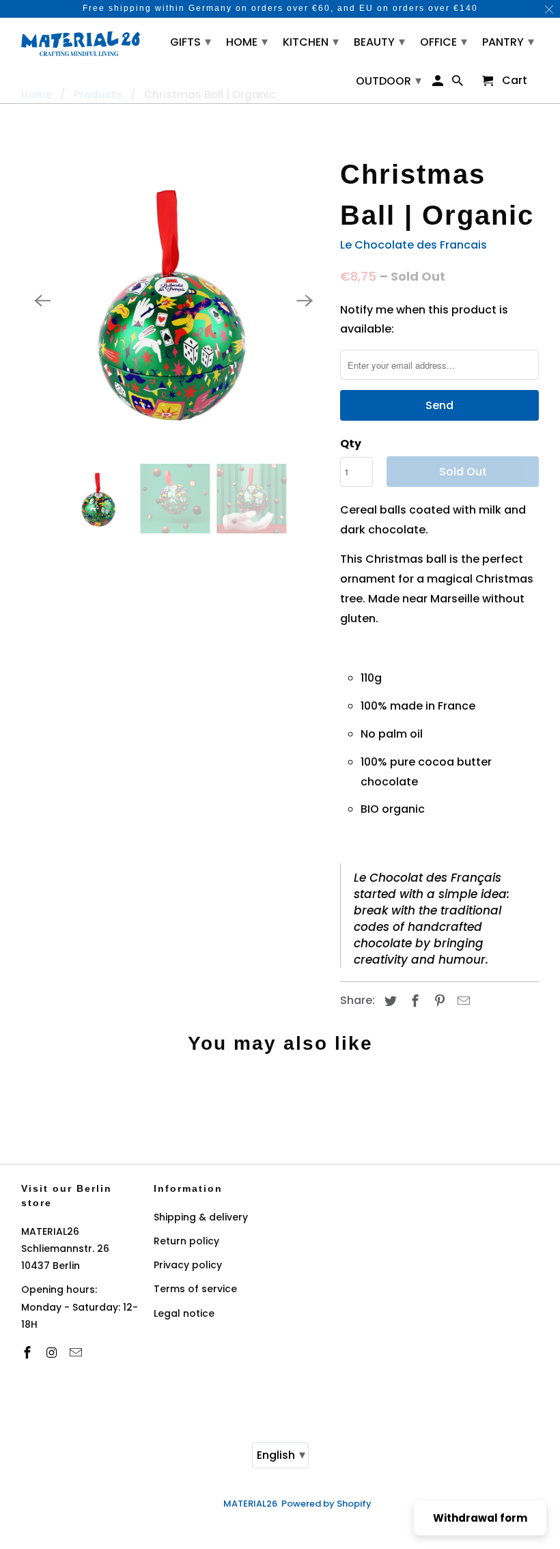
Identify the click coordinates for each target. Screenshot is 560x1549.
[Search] (458, 83)
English (281, 1454)
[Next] (305, 300)
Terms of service (195, 1289)
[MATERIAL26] (81, 42)
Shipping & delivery (201, 1217)
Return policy (186, 1241)
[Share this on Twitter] (389, 1000)
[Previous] (43, 300)
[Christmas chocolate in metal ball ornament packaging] (174, 300)
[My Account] (438, 83)
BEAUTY (379, 41)
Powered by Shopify (326, 1503)
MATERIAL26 (250, 1503)
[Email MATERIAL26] (77, 1352)
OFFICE (443, 41)
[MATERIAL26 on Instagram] (52, 1352)
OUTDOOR (388, 80)
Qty (350, 443)
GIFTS (190, 41)
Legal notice (184, 1313)
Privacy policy (188, 1265)
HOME (247, 41)
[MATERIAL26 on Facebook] (28, 1352)
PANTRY (508, 41)
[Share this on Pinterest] (437, 1000)
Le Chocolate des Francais (413, 245)
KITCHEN (311, 41)
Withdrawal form (480, 1518)
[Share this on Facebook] (413, 1000)
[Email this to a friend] (462, 1000)
